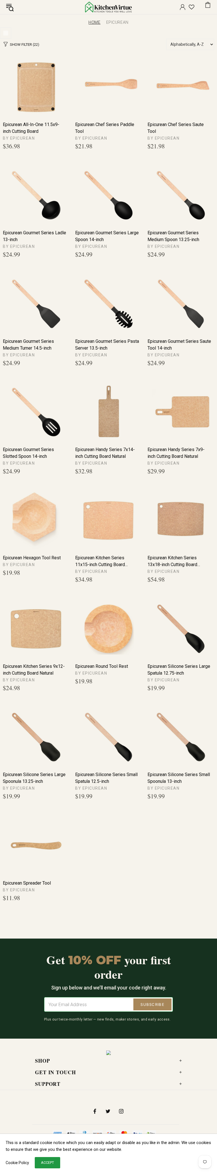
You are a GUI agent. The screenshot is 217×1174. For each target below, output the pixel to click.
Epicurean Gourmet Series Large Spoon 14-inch (107, 236)
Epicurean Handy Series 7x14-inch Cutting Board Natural (105, 453)
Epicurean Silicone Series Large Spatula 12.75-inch (178, 670)
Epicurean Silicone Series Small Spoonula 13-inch (178, 778)
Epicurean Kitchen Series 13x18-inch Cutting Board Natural (172, 561)
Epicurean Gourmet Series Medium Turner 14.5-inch (28, 345)
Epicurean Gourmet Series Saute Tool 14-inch (179, 345)
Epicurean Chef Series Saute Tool (175, 128)
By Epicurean (19, 138)
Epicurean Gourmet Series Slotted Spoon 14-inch (28, 453)
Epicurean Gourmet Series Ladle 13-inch (34, 236)
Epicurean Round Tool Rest (101, 666)
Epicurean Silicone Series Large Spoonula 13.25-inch (34, 778)
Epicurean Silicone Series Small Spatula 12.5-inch (106, 778)
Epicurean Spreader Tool (27, 883)
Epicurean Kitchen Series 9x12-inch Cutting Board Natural (34, 670)
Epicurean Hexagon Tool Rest (32, 557)
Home (94, 22)
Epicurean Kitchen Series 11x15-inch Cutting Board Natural (100, 561)
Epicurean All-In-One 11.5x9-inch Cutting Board (31, 128)
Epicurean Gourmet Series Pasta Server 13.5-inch (107, 345)
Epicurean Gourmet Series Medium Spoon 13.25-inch (173, 236)
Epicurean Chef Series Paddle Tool (104, 128)
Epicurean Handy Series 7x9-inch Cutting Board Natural (176, 453)
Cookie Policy (17, 1162)
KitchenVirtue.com (108, 7)
